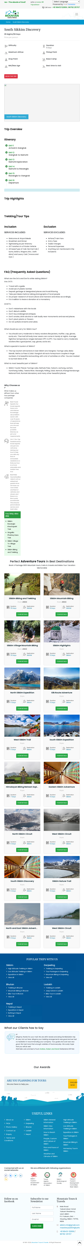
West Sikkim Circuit (61, 834)
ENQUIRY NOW (73, 1083)
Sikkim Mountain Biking (61, 598)
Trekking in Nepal (15, 1007)
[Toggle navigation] (77, 14)
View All (11, 977)
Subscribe (37, 1226)
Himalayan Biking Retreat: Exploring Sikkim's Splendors (33, 786)
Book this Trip (11, 76)
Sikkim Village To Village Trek (13, 543)
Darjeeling (29, 1123)
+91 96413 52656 (60, 7)
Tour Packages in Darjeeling (56, 971)
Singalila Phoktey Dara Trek (13, 535)
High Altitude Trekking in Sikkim (20, 968)
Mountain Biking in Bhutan (18, 991)
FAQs (8, 1123)
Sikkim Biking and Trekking (22, 598)
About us (9, 1120)
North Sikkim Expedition (22, 692)
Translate (71, 4)
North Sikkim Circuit (22, 834)
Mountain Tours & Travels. (40, 1242)
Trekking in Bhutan (15, 988)
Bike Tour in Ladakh (53, 994)
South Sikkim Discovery (22, 881)
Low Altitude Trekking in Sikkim (20, 971)
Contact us (10, 1130)
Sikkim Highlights (61, 645)
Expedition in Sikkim (15, 974)
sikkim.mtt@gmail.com (70, 1225)
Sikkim (28, 1120)
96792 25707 (74, 7)
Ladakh (28, 1130)
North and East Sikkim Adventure (22, 928)
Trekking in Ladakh (52, 988)
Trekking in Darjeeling (54, 968)
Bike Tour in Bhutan (15, 994)
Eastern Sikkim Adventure (62, 786)
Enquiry (9, 1134)
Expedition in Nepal (15, 1010)
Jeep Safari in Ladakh (54, 991)
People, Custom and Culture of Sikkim (50, 1141)
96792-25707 (65, 1234)
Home (8, 22)
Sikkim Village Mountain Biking (22, 645)
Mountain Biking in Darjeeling (56, 974)
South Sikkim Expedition (62, 739)
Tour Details (22, 614)
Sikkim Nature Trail (61, 881)
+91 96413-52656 (67, 1231)
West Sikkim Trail (22, 739)
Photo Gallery (11, 1127)
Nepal (28, 1134)
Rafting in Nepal (14, 1013)
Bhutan (28, 1127)
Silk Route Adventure (61, 692)
